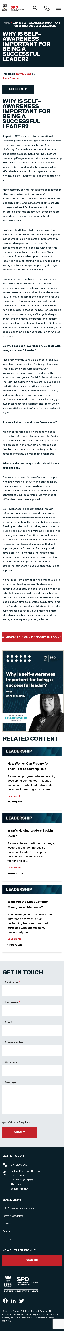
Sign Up (32, 1260)
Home (6, 23)
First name (11, 982)
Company (11, 1062)
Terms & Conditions (12, 1216)
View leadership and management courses (32, 637)
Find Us (6, 1239)
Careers (6, 1224)
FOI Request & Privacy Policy (18, 1208)
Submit (19, 1132)
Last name (11, 1002)
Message (10, 1082)
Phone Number (14, 1042)
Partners (7, 1231)
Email (8, 1022)
